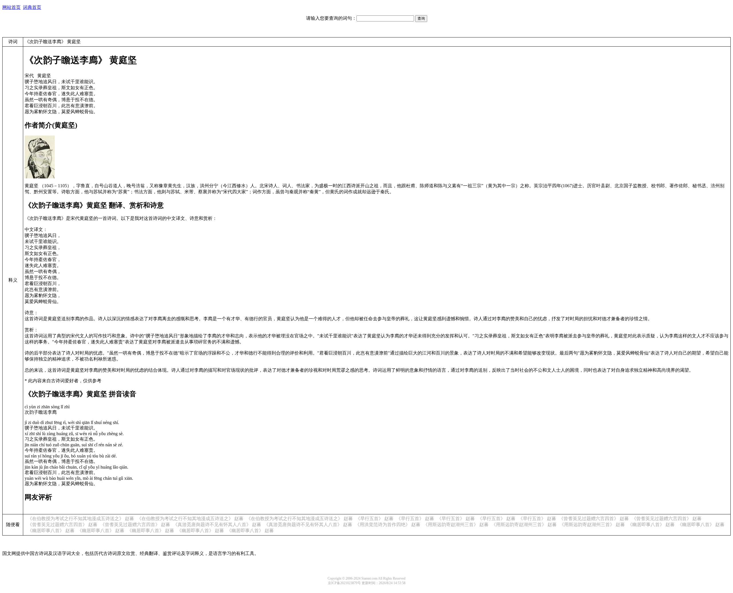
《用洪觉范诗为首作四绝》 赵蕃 (387, 524)
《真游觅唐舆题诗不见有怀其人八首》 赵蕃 (217, 524)
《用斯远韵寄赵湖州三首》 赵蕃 (455, 524)
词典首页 (32, 7)
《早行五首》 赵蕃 (374, 518)
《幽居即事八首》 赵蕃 (651, 524)
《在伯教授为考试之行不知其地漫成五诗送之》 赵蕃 (80, 518)
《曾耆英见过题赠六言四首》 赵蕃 (594, 518)
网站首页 (11, 7)
